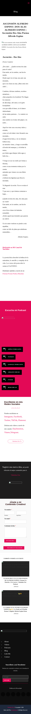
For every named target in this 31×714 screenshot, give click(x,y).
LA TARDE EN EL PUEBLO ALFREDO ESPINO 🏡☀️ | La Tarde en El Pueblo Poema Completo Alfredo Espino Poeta (15, 609)
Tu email (7, 518)
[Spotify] (3, 694)
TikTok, (14, 420)
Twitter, (7, 420)
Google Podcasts (15, 364)
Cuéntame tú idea (10, 526)
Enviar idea (10, 540)
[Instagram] (28, 694)
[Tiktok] (13, 694)
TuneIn (11, 357)
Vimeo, (7, 432)
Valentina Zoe (10, 707)
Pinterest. (22, 420)
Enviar (6, 680)
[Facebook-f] (23, 694)
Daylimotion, (18, 429)
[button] (15, 287)
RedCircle (12, 387)
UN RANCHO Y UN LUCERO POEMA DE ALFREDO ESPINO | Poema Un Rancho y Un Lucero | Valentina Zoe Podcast (15, 581)
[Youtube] (8, 694)
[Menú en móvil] (28, 3)
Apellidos (18, 515)
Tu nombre (8, 509)
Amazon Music (14, 372)
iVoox (10, 380)
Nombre (6, 515)
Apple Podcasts (14, 349)
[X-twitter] (18, 694)
